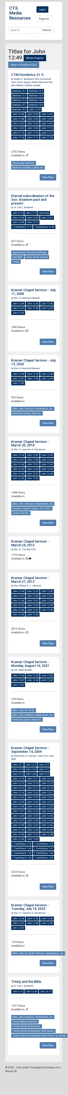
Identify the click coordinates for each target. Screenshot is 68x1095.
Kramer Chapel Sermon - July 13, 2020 (33, 362)
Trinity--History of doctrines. (26, 1026)
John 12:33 (47, 811)
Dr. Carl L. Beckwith (23, 207)
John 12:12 (47, 778)
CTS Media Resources (20, 13)
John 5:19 (17, 213)
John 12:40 (18, 464)
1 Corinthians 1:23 (43, 853)
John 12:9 (44, 774)
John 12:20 (32, 792)
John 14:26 (32, 128)
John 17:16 (32, 133)
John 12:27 (47, 802)
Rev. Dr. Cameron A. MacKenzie (30, 449)
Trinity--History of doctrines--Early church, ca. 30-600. (39, 1035)
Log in (42, 9)
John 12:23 (32, 797)
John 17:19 (32, 137)
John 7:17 (30, 213)
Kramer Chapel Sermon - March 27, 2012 (30, 580)
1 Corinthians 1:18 (21, 844)
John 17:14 (47, 128)
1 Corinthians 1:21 (43, 848)
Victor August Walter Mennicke (33, 82)
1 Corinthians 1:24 (21, 857)
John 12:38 (32, 459)
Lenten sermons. (20, 513)
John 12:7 (17, 774)
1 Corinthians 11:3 (21, 227)
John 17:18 (18, 137)
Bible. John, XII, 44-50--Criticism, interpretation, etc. (38, 953)
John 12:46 (32, 114)
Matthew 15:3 (19, 95)
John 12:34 (18, 455)
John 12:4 (17, 769)
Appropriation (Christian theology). (29, 252)
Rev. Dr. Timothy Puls (25, 549)
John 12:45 (18, 114)
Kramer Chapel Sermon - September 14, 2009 (30, 750)
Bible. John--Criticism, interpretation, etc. (32, 408)
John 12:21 (47, 792)
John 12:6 (44, 769)
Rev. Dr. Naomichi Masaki (27, 298)
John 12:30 (47, 806)
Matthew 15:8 (36, 105)
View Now (48, 177)
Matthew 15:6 (36, 100)
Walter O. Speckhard (24, 79)
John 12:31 (18, 811)
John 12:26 (32, 802)
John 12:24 (47, 797)
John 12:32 (32, 811)
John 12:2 (30, 764)
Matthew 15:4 (36, 95)
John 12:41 (32, 464)
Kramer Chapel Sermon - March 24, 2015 (30, 543)
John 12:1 (17, 764)
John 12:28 (18, 806)
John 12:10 (18, 778)
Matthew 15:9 (19, 109)
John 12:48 (18, 119)
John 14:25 (18, 128)
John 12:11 (32, 778)
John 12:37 (18, 459)
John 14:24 (47, 123)
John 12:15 (47, 783)
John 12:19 (18, 792)
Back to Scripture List (24, 64)
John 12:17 (32, 788)
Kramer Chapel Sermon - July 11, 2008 (33, 292)
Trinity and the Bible (26, 982)
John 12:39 (47, 459)
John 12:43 (18, 469)
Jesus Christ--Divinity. (37, 257)
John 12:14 (32, 783)
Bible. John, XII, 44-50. (23, 710)
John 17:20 (47, 137)
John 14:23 (32, 123)
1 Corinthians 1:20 (21, 848)
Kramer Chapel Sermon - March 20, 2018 (30, 443)
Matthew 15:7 (19, 105)
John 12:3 (44, 764)
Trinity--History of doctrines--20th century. (33, 1031)
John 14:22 (18, 123)
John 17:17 (47, 133)
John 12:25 (18, 802)
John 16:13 (32, 222)
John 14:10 (47, 217)
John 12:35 (32, 455)
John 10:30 (18, 217)
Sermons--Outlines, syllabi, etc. (28, 167)
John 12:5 (30, 769)
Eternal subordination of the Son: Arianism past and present (32, 199)
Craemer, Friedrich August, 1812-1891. (31, 508)
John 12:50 (47, 119)
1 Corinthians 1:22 (21, 853)
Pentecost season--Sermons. (27, 413)
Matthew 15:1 (19, 91)
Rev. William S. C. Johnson (27, 585)
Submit (46, 30)
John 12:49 (32, 119)
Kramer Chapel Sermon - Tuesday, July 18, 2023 (30, 907)
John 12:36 (47, 455)
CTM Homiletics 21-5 (27, 75)
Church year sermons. (23, 163)
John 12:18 (47, 788)
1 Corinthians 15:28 (44, 227)
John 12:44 (35, 109)
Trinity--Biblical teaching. (24, 1021)
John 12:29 (32, 806)
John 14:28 (18, 222)
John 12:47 (47, 114)
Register (44, 18)
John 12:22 (18, 797)
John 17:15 (18, 133)
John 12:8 (30, 774)
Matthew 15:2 (36, 91)
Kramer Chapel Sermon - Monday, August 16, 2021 (30, 664)
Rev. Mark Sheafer (23, 670)
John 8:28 (44, 213)
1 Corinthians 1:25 (43, 857)
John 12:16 (18, 788)
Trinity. (15, 261)
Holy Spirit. (17, 257)
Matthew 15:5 (19, 100)
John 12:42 (47, 464)
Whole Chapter (35, 58)
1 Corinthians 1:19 (43, 844)
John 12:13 (18, 783)
